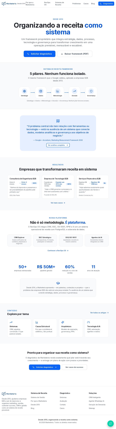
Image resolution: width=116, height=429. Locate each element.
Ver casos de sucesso (74, 367)
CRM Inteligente (95, 397)
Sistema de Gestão (38, 397)
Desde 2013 (35, 405)
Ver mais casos (57, 203)
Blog (93, 4)
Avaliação (63, 401)
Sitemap (92, 408)
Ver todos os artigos (98, 313)
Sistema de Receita (59, 3)
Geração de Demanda (97, 405)
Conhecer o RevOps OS (57, 250)
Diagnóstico (108, 4)
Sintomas (63, 397)
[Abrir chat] (110, 423)
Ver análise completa (56, 145)
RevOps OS (47, 3)
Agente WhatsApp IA (96, 401)
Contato (63, 405)
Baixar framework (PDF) (76, 54)
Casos (85, 4)
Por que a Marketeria (30, 3)
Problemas (76, 4)
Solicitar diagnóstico (41, 54)
